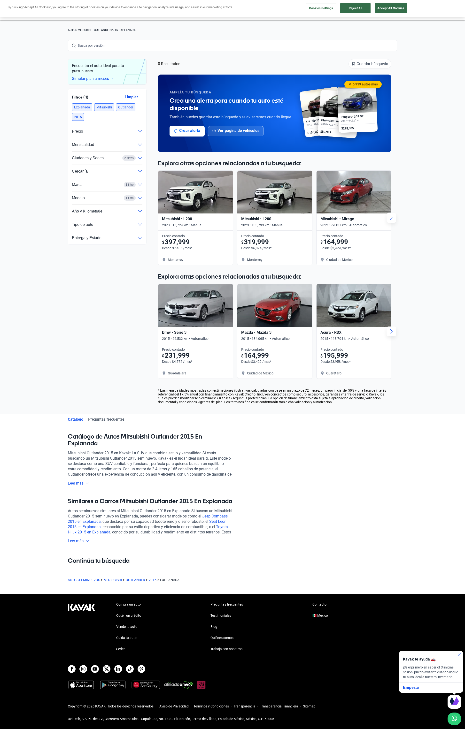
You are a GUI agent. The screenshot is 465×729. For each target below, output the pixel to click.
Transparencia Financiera (279, 706)
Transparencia (244, 706)
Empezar (411, 687)
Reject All (355, 8)
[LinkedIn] (118, 669)
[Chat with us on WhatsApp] (454, 718)
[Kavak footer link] (81, 627)
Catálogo (75, 419)
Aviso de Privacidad (174, 706)
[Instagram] (83, 669)
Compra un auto (128, 604)
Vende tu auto (126, 627)
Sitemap (309, 706)
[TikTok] (130, 669)
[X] (106, 669)
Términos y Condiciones (211, 706)
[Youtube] (95, 669)
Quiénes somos (221, 638)
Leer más (76, 483)
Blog (213, 627)
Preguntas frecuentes (106, 419)
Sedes (120, 649)
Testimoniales (220, 615)
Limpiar (131, 97)
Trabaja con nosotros (226, 649)
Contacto (319, 604)
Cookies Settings (321, 8)
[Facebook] (72, 669)
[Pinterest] (141, 669)
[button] (82, 107)
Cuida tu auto (126, 638)
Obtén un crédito (128, 615)
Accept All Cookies (390, 8)
